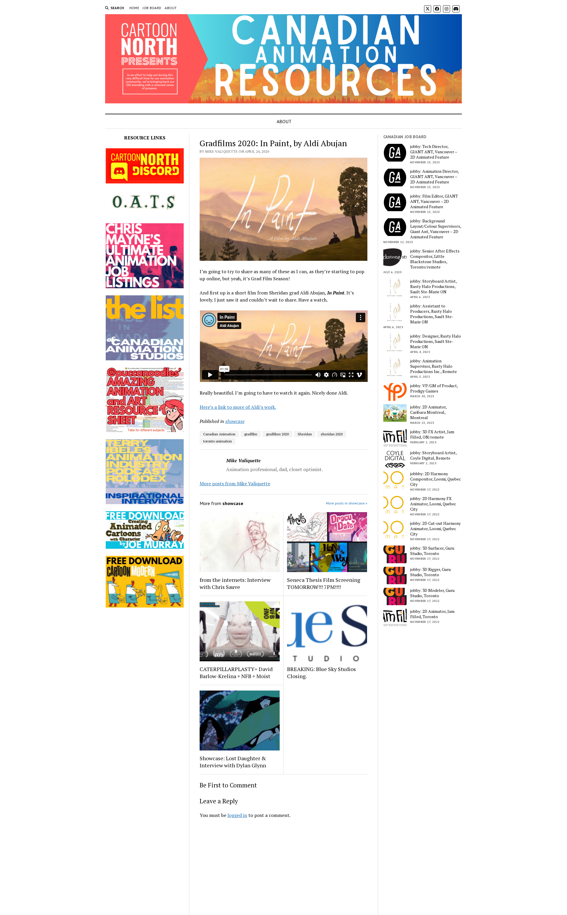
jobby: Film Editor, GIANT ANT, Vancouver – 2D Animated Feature (434, 201)
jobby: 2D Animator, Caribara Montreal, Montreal (428, 412)
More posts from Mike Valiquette (235, 483)
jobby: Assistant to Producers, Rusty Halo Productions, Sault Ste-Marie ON (431, 314)
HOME (134, 8)
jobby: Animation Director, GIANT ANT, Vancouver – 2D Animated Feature (434, 177)
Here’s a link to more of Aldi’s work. (238, 407)
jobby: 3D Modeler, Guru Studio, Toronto (432, 593)
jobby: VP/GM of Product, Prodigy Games (434, 388)
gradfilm (250, 434)
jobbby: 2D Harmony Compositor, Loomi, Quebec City (435, 479)
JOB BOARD (152, 8)
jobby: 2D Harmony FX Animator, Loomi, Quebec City (433, 504)
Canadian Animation (219, 434)
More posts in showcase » (346, 503)
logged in (237, 815)
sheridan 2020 (332, 434)
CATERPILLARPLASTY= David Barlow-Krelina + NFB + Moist (236, 672)
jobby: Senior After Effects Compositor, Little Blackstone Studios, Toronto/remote (435, 259)
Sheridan (305, 434)
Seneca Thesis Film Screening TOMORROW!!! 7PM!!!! (323, 583)
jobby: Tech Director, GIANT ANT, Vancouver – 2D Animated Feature (433, 152)
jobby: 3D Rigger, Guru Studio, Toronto (430, 572)
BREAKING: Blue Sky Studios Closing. (321, 672)
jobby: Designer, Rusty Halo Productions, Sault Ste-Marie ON (435, 341)
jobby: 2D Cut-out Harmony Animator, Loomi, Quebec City (435, 529)
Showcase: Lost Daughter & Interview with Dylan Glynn (233, 762)
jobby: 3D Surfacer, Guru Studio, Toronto (432, 551)
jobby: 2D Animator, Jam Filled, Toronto (432, 614)
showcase (235, 421)
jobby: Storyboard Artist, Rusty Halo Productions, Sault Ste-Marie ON (433, 286)
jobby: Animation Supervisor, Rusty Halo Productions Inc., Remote (433, 366)
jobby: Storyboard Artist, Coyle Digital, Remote (433, 455)
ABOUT (171, 8)
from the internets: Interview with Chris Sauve (235, 583)
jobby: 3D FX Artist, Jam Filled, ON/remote (432, 434)
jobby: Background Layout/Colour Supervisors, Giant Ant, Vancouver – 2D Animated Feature (435, 229)
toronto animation (217, 441)
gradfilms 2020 (277, 434)
